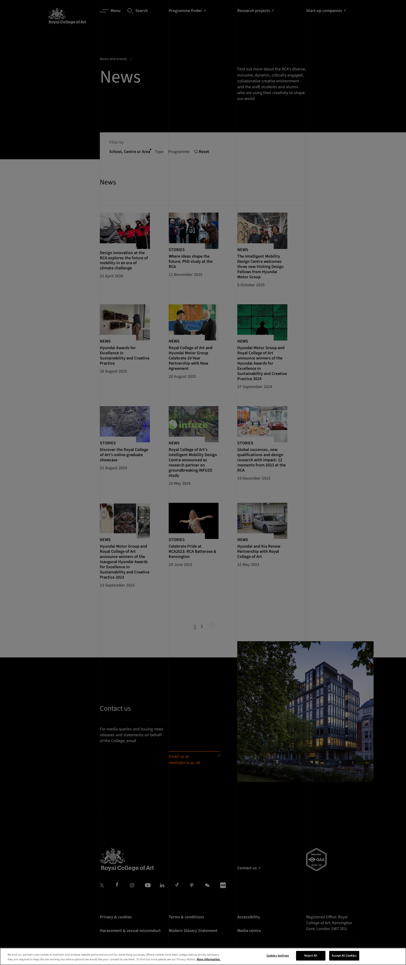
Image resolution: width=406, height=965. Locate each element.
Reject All (310, 956)
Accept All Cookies (344, 956)
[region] (203, 956)
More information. (209, 959)
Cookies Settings (277, 956)
